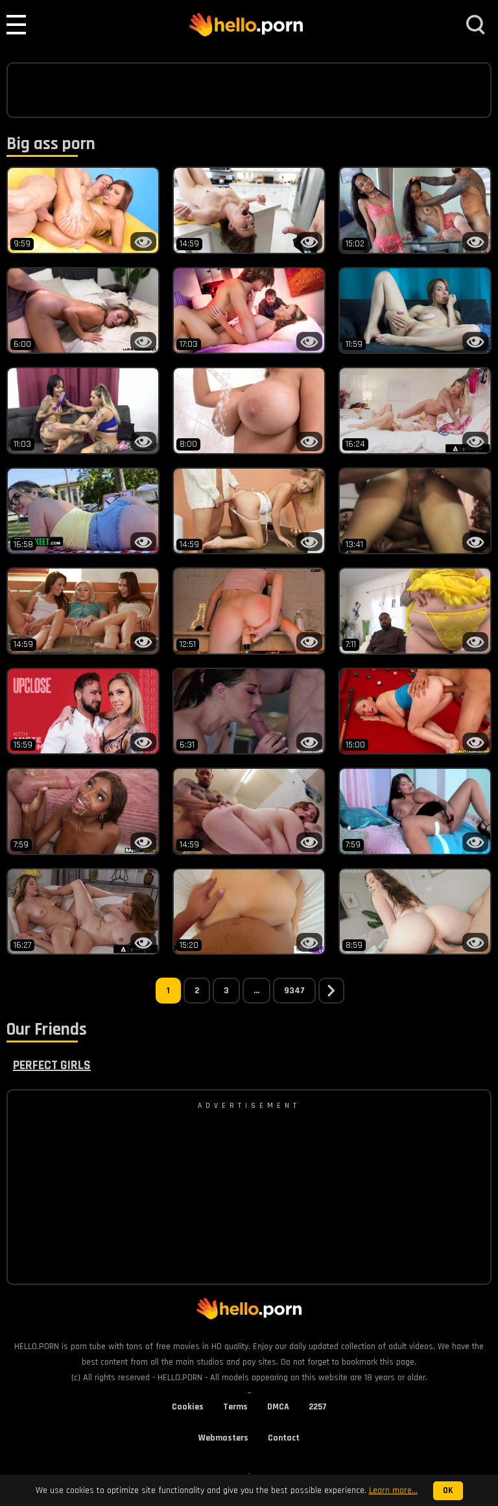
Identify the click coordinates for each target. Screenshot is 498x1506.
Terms (235, 1407)
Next (331, 991)
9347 (294, 990)
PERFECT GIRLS (52, 1065)
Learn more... (393, 1490)
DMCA (278, 1407)
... (256, 990)
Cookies (188, 1407)
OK (448, 1490)
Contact (284, 1438)
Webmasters (223, 1438)
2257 (318, 1407)
